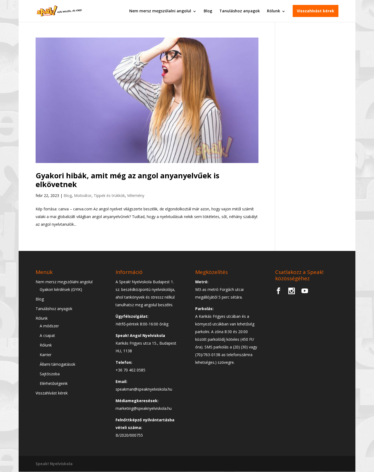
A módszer (49, 325)
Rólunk (273, 10)
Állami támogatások (57, 364)
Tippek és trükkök (109, 195)
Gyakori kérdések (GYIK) (61, 289)
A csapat (47, 335)
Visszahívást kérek (315, 10)
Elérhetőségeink (54, 383)
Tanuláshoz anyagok (239, 10)
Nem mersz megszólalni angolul (160, 10)
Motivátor (82, 195)
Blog (208, 10)
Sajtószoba (50, 373)
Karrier (45, 354)
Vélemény (135, 195)
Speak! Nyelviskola (54, 463)
